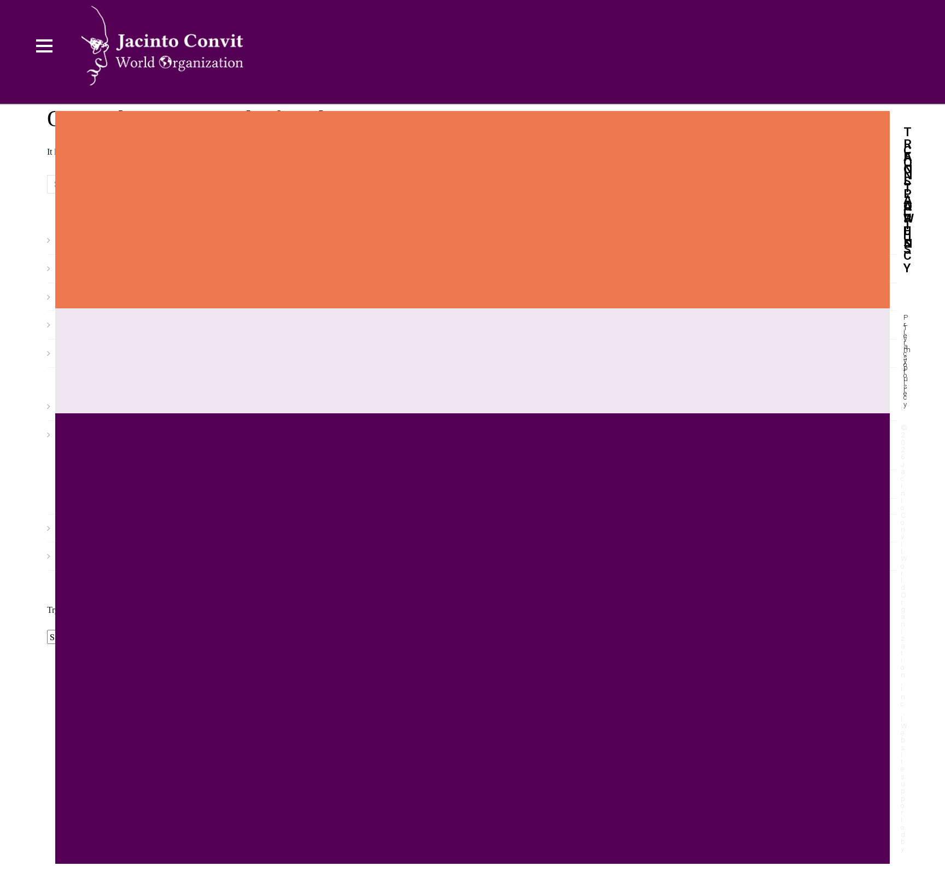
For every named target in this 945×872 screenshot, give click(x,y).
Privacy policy (905, 360)
